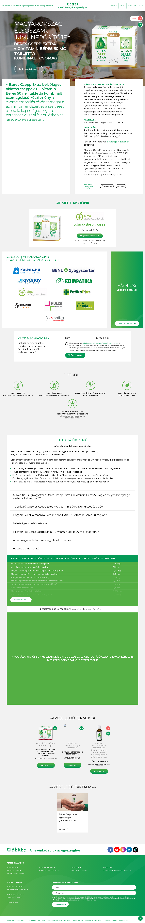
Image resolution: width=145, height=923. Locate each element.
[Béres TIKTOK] (135, 849)
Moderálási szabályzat (93, 920)
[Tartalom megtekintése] (72, 801)
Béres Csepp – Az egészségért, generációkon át (68, 817)
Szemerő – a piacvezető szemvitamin (116, 870)
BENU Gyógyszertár (126, 323)
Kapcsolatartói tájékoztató (35, 920)
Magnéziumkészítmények (48, 870)
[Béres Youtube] (117, 849)
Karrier (122, 6)
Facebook (108, 186)
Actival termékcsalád (46, 867)
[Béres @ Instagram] (123, 849)
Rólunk (16, 6)
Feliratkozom (76, 355)
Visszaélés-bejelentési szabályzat (58, 920)
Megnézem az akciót (88, 236)
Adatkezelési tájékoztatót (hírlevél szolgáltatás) (100, 343)
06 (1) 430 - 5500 (17, 894)
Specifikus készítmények (15, 873)
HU (140, 6)
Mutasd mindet (20, 600)
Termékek (6, 6)
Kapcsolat (113, 6)
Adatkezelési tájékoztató (15, 920)
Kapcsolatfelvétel (12, 902)
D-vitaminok (107, 867)
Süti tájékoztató (77, 920)
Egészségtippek (28, 6)
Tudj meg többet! (27, 69)
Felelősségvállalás (44, 6)
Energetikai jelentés (110, 920)
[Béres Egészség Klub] (110, 849)
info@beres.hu (17, 897)
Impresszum (123, 920)
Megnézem (45, 765)
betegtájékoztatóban (118, 141)
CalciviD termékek (13, 870)
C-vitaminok (75, 867)
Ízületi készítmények (78, 870)
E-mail (122, 186)
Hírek (130, 6)
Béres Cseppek (12, 867)
